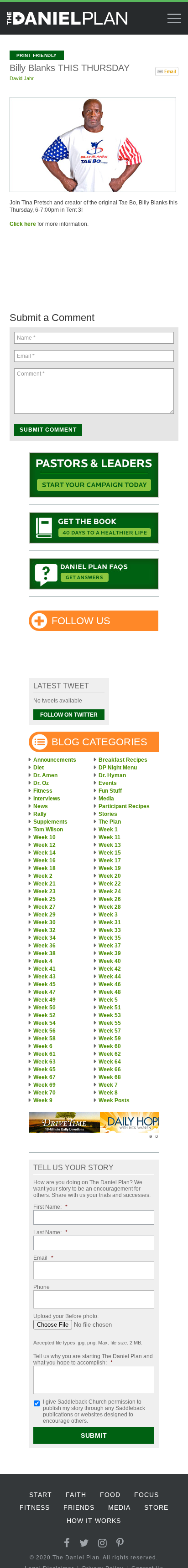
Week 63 (44, 1062)
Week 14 (44, 853)
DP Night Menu (118, 767)
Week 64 (110, 1062)
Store (156, 1507)
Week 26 (110, 899)
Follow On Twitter (69, 715)
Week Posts (114, 1100)
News (40, 806)
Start (40, 1494)
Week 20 (110, 876)
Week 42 (110, 969)
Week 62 (110, 1054)
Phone (41, 1287)
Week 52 (44, 1015)
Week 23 (44, 891)
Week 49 (44, 1000)
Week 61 (44, 1054)
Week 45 (44, 984)
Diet (38, 767)
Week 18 (44, 868)
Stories (108, 814)
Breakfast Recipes (123, 760)
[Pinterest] (120, 1543)
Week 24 (110, 891)
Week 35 (110, 938)
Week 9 (42, 1100)
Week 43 (44, 976)
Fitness (42, 791)
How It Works (94, 1520)
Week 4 (42, 961)
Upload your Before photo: (66, 1316)
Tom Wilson (48, 829)
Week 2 (42, 876)
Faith (76, 1494)
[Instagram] (102, 1543)
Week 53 (110, 1015)
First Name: (50, 1207)
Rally (40, 814)
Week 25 (44, 899)
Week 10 (44, 837)
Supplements (50, 822)
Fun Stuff (110, 791)
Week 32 (44, 930)
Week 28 (110, 907)
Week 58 (44, 1038)
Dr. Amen (45, 775)
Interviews (46, 798)
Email (43, 1258)
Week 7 (108, 1085)
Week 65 (44, 1069)
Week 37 (110, 945)
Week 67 (44, 1077)
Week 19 (110, 868)
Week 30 (44, 922)
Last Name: (50, 1232)
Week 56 (44, 1031)
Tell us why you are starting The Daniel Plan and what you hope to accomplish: (93, 1359)
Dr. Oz (41, 783)
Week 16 (44, 860)
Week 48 (110, 992)
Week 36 (44, 945)
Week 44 (110, 976)
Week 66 (110, 1069)
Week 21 (44, 884)
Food (110, 1494)
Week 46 (110, 984)
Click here (23, 224)
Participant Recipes (124, 806)
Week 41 (44, 969)
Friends (78, 1507)
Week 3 (108, 914)
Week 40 (110, 961)
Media (106, 798)
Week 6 (42, 1046)
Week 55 (110, 1023)
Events (108, 783)
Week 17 (110, 860)
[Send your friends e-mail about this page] (166, 70)
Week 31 (110, 922)
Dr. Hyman (112, 775)
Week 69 (44, 1085)
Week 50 (44, 1007)
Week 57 (110, 1031)
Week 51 (110, 1007)
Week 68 (110, 1077)
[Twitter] (84, 1543)
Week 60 (110, 1046)
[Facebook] (67, 1543)
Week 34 (44, 938)
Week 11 (109, 837)
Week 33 (110, 930)
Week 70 (44, 1092)
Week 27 (44, 907)
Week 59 (110, 1038)
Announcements (54, 760)
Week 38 (44, 953)
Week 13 (110, 845)
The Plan (110, 822)
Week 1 (108, 829)
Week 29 (44, 914)
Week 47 (44, 992)
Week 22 (110, 884)
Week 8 (108, 1092)
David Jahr (22, 78)
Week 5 (108, 1000)
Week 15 (110, 853)
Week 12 (44, 845)
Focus (146, 1494)
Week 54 (44, 1023)
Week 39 (110, 953)
